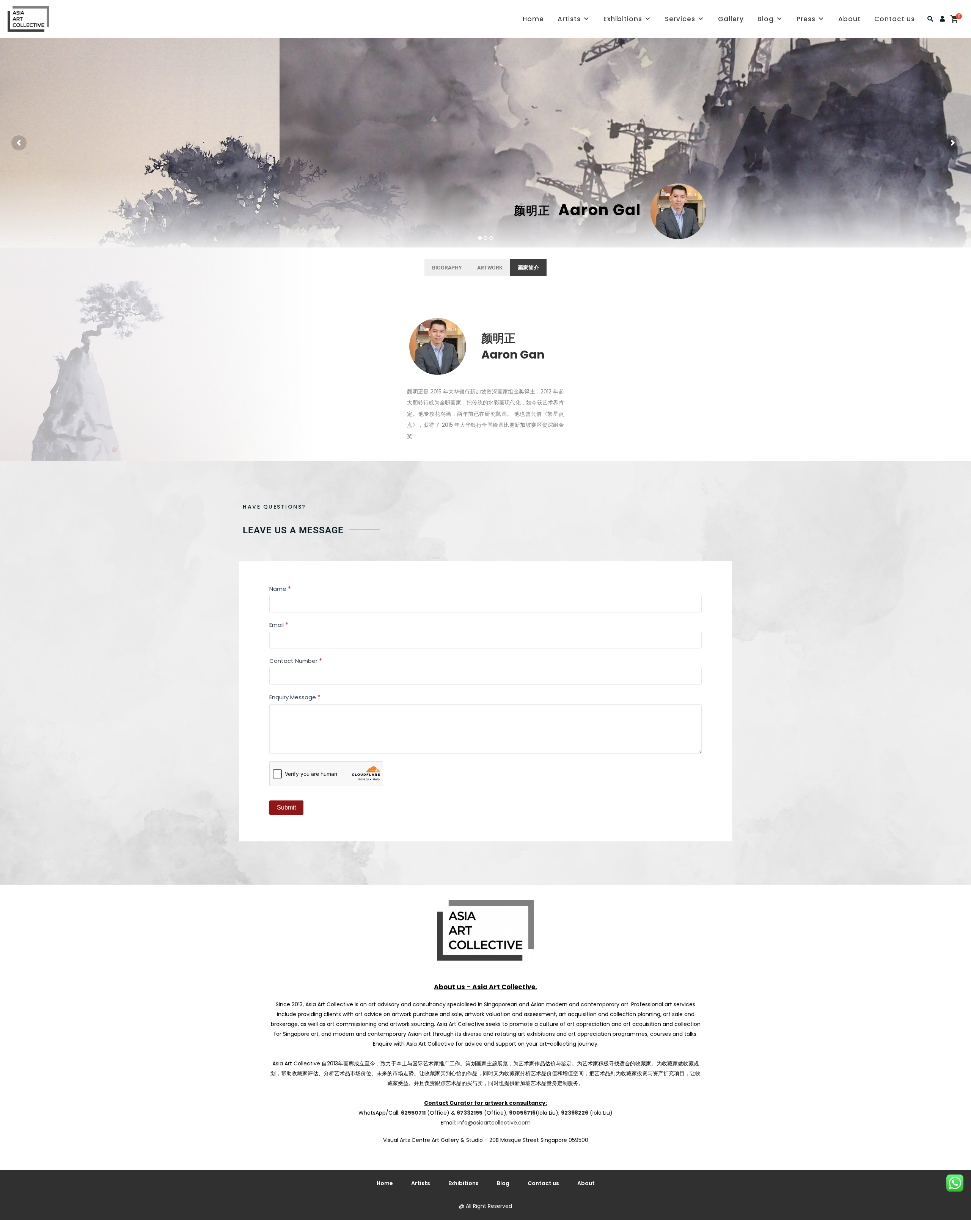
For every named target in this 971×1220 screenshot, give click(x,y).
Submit (286, 807)
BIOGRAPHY (447, 268)
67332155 (469, 1113)
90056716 (522, 1113)
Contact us (894, 18)
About (849, 18)
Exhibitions (622, 18)
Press (806, 18)
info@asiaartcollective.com (494, 1122)
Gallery (731, 18)
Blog (765, 18)
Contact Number (295, 661)
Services (680, 18)
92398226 (574, 1113)
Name (280, 589)
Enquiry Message (295, 697)
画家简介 (528, 268)
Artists (569, 18)
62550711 (413, 1113)
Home (533, 18)
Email (278, 625)
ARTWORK (490, 268)
